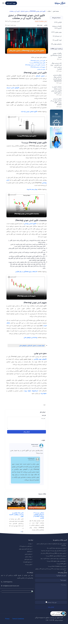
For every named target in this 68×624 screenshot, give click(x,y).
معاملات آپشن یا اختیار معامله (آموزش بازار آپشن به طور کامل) (56, 90)
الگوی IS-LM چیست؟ (61, 564)
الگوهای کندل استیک (12, 88)
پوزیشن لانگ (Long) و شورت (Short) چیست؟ (56, 556)
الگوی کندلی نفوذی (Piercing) (38, 61)
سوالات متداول (28, 557)
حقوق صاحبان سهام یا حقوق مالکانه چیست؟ (56, 561)
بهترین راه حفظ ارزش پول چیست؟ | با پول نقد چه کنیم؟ (53, 551)
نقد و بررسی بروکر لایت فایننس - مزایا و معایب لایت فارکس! (56, 66)
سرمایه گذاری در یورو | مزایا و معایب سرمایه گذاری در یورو (53, 558)
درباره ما (30, 544)
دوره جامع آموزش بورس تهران (25, 549)
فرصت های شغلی (28, 559)
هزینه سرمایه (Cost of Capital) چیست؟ (57, 566)
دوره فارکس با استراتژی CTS (26, 546)
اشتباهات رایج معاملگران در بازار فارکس (26, 271)
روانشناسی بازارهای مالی (30, 337)
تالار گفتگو (29, 551)
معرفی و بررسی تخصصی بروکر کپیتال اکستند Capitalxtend (57, 78)
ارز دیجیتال (57, 36)
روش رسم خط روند (32, 189)
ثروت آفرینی (57, 40)
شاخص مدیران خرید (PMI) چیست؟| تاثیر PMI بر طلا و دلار (53, 553)
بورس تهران (56, 32)
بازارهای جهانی (56, 44)
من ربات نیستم (51, 602)
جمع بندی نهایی (41, 69)
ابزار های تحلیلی (28, 554)
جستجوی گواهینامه (27, 562)
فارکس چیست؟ (28, 564)
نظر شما (44, 415)
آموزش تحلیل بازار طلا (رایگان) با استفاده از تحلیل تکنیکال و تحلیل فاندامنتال (51, 544)
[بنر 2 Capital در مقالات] (56, 137)
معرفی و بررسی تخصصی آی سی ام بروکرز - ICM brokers (56, 102)
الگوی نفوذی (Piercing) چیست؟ (37, 63)
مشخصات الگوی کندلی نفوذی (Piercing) (35, 65)
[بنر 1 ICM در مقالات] (56, 118)
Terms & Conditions (18, 619)
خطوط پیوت (27, 391)
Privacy (7, 619)
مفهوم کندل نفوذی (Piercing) (38, 67)
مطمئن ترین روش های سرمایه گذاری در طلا (56, 548)
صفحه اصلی (56, 11)
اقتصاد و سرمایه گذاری (57, 27)
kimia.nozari (34, 445)
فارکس (58, 22)
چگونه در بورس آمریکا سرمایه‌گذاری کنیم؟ (56, 55)
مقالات (49, 11)
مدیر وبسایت (31, 458)
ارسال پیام (27, 432)
